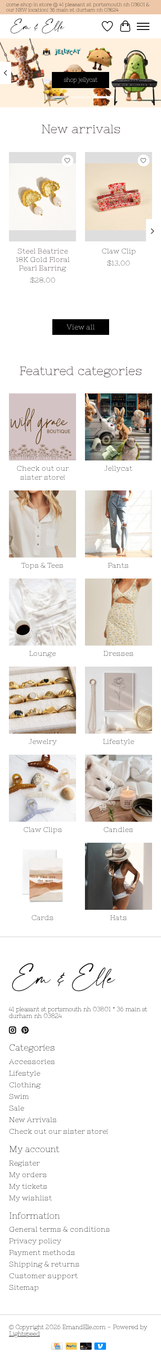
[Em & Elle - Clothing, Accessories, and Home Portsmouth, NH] (37, 26)
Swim (19, 1096)
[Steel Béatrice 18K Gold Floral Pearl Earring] (42, 196)
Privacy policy (35, 1241)
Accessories (32, 1061)
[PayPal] (71, 1347)
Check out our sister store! (43, 472)
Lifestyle (118, 741)
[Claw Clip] (118, 196)
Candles (118, 829)
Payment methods (42, 1252)
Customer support (43, 1275)
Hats (118, 917)
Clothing (25, 1085)
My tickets (28, 1186)
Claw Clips (42, 829)
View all (81, 327)
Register (24, 1163)
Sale (16, 1108)
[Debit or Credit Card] (86, 1347)
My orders (28, 1174)
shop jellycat (80, 79)
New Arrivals (33, 1119)
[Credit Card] (57, 1347)
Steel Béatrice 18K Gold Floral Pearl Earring (43, 259)
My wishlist (30, 1198)
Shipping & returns (44, 1264)
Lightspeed (24, 1333)
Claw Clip (119, 251)
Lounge (42, 653)
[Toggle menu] (143, 26)
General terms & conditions (59, 1229)
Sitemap (24, 1287)
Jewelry (43, 741)
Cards (42, 917)
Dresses (118, 653)
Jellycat (118, 468)
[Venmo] (100, 1347)
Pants (118, 565)
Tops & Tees (42, 565)
